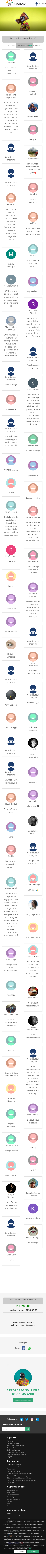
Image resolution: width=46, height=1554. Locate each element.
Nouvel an (10, 1482)
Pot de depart (11, 1497)
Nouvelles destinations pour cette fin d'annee (21, 1480)
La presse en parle (13, 1443)
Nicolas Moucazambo (33, 1028)
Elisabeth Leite (33, 116)
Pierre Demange (33, 884)
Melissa (11, 1050)
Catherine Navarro (11, 1099)
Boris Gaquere (33, 1114)
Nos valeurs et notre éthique (16, 1455)
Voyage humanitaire (13, 1499)
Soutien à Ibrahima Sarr (26, 1392)
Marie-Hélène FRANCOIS (11, 328)
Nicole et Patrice (33, 517)
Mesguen (33, 139)
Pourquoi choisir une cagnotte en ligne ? (20, 1474)
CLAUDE (33, 194)
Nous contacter (12, 1448)
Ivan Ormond (11, 888)
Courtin (11, 492)
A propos (11, 45)
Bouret (11, 586)
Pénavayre (11, 409)
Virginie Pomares (11, 1125)
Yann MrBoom (11, 705)
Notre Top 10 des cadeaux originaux (18, 1476)
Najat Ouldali (11, 804)
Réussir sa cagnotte (13, 1467)
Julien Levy (11, 1254)
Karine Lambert (33, 1218)
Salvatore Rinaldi (33, 311)
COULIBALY (33, 561)
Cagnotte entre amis (13, 1495)
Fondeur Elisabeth (33, 595)
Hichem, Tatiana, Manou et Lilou (11, 1074)
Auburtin (11, 204)
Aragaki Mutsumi (11, 1195)
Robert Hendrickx (33, 664)
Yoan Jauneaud (11, 286)
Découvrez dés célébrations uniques (19, 1478)
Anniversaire (11, 1506)
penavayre (33, 475)
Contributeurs (24, 45)
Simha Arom (33, 956)
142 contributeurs (25, 1325)
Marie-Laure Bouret (33, 832)
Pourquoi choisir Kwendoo (15, 1452)
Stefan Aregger (11, 727)
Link (18, 1348)
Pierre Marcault (11, 1014)
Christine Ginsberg (11, 655)
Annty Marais (11, 512)
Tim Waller (11, 608)
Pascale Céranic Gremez (33, 1194)
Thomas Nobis (33, 158)
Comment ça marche (14, 1465)
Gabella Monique (11, 265)
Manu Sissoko (11, 1175)
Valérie (33, 223)
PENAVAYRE (33, 445)
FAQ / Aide (10, 1457)
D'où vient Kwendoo (13, 1450)
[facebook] (24, 1348)
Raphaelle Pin (33, 291)
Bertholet (33, 782)
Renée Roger (11, 556)
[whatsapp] (30, 1348)
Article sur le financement (15, 1446)
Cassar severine (33, 498)
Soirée (9, 1514)
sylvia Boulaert (33, 389)
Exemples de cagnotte (14, 1471)
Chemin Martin (11, 1145)
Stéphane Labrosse (33, 728)
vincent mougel (33, 1237)
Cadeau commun (12, 1490)
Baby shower (11, 1492)
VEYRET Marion (11, 470)
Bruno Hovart (11, 631)
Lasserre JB (11, 959)
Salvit (11, 837)
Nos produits (11, 1469)
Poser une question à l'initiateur (23, 1400)
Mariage (9, 1501)
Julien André (33, 997)
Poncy (33, 1147)
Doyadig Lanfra (33, 914)
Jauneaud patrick (33, 92)
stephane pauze (33, 937)
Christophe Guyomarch (11, 96)
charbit (33, 749)
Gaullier (11, 856)
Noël (8, 1504)
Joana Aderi (33, 801)
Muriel (33, 255)
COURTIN (11, 62)
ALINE (33, 1170)
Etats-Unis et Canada (13, 1516)
